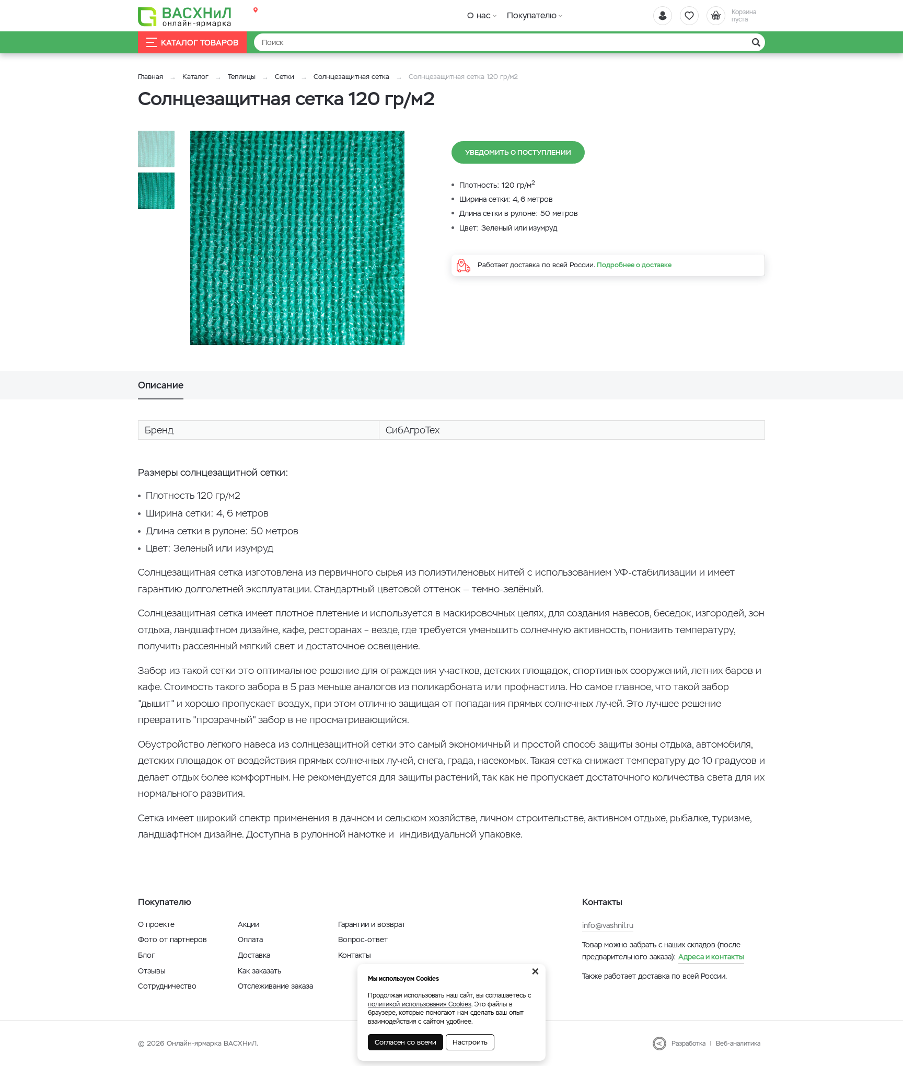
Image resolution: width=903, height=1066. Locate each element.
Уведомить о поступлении (518, 152)
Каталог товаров (199, 43)
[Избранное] (689, 15)
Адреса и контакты (711, 956)
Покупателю (532, 15)
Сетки (284, 76)
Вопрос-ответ (363, 939)
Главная (150, 76)
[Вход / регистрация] (662, 15)
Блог (146, 955)
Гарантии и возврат (372, 924)
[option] (297, 238)
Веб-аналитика (738, 1043)
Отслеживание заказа (275, 986)
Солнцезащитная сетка (351, 76)
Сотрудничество (167, 986)
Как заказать (259, 971)
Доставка (254, 955)
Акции (248, 924)
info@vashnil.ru (607, 925)
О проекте (156, 924)
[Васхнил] (185, 16)
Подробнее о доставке (634, 264)
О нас (479, 15)
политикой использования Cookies (419, 1004)
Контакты (354, 955)
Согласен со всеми (405, 1042)
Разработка (688, 1043)
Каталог (195, 76)
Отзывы (152, 971)
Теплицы (243, 76)
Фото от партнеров (172, 939)
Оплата (250, 939)
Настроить (470, 1042)
